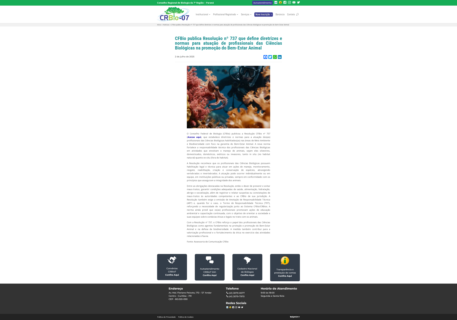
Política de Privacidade (166, 317)
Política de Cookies (186, 317)
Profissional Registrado (224, 14)
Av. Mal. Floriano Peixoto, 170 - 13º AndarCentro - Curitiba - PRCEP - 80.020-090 (190, 295)
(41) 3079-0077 (237, 293)
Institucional (202, 14)
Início (159, 25)
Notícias (166, 25)
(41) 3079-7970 (237, 296)
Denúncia (280, 14)
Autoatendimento (262, 2)
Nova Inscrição (263, 14)
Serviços (245, 14)
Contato (291, 14)
